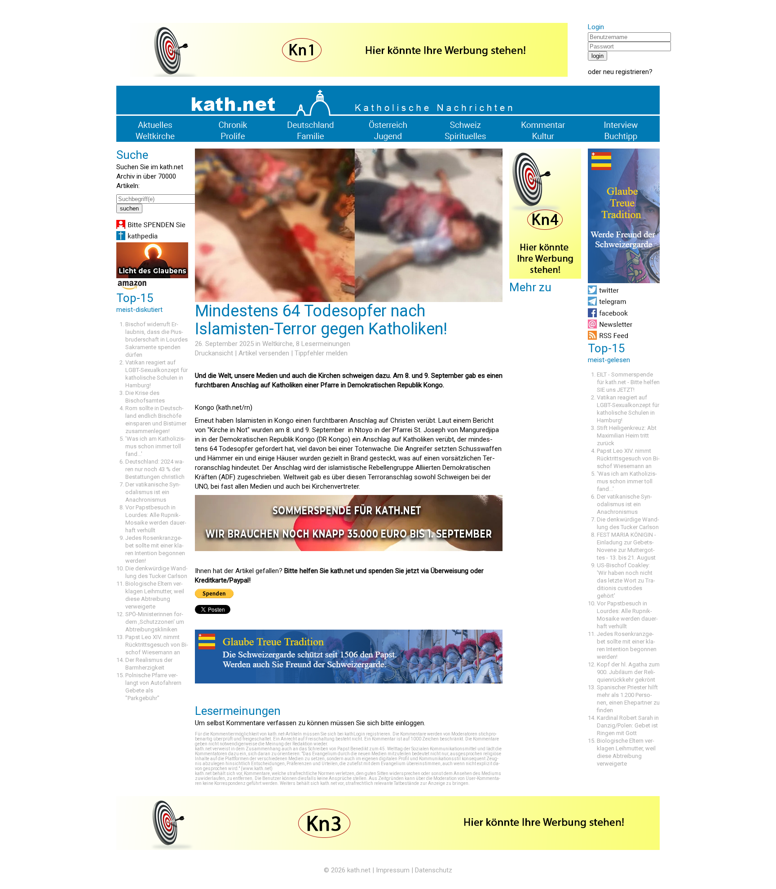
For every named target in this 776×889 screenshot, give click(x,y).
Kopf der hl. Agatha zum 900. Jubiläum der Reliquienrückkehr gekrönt (628, 672)
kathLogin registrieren (367, 733)
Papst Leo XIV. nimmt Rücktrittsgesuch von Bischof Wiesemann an (156, 645)
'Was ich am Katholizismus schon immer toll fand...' (155, 446)
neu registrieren (626, 72)
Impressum (393, 870)
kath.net (358, 870)
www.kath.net (256, 768)
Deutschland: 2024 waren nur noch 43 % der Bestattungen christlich (155, 469)
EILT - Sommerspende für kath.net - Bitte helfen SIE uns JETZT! (628, 382)
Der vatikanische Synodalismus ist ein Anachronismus (153, 492)
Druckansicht (214, 353)
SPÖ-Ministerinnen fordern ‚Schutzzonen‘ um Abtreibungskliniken (154, 622)
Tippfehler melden (321, 353)
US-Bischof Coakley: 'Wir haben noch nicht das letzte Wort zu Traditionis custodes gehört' (626, 580)
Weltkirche (277, 344)
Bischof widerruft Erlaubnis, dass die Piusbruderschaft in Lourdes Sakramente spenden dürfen (156, 339)
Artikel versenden (263, 353)
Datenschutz (433, 870)
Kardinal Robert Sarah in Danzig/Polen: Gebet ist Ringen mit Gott (628, 725)
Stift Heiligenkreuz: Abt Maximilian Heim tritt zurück (627, 436)
